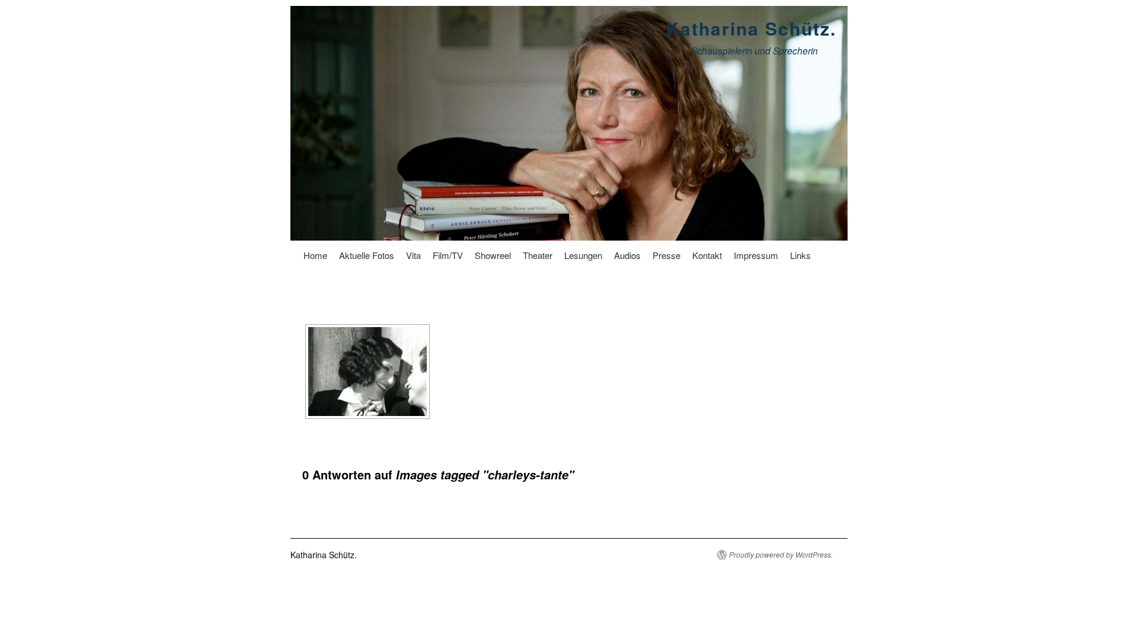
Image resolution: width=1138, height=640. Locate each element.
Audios (627, 255)
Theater (537, 255)
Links (800, 255)
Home (315, 255)
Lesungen (583, 255)
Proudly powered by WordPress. (781, 554)
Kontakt (707, 255)
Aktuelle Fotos (366, 255)
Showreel (493, 255)
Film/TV (448, 255)
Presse (666, 255)
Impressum (756, 255)
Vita (413, 255)
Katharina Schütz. (751, 28)
